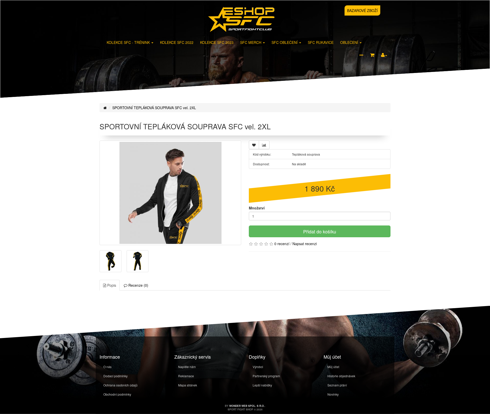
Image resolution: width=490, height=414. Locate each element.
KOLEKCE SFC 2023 (217, 42)
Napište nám (187, 367)
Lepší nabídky (262, 385)
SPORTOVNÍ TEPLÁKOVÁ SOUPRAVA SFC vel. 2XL (154, 107)
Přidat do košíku (319, 231)
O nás (107, 367)
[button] (361, 55)
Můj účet (333, 367)
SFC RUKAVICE (321, 42)
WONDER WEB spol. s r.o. (247, 406)
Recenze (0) (137, 285)
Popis (111, 285)
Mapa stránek (187, 385)
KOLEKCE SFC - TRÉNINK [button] (129, 42)
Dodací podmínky (115, 376)
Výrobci (258, 367)
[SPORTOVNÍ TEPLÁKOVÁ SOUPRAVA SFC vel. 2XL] (170, 193)
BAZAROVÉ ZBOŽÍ (362, 10)
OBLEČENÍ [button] (349, 42)
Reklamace (186, 376)
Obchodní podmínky (117, 394)
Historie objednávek (341, 376)
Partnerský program (266, 376)
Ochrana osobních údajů (120, 385)
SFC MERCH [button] (251, 42)
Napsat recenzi (304, 243)
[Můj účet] (384, 55)
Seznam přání (337, 385)
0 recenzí (281, 243)
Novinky (333, 394)
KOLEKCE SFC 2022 (176, 42)
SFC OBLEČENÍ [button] (285, 42)
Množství (257, 207)
